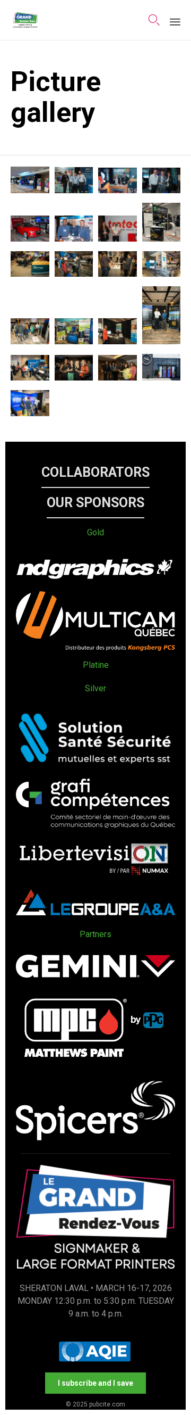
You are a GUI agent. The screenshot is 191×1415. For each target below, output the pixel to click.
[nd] (95, 578)
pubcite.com (107, 1404)
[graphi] (95, 825)
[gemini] (95, 975)
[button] (95, 473)
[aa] (95, 912)
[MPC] (95, 1067)
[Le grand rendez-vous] (25, 20)
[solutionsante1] (95, 765)
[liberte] (95, 876)
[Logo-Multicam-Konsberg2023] (95, 648)
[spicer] (95, 1137)
